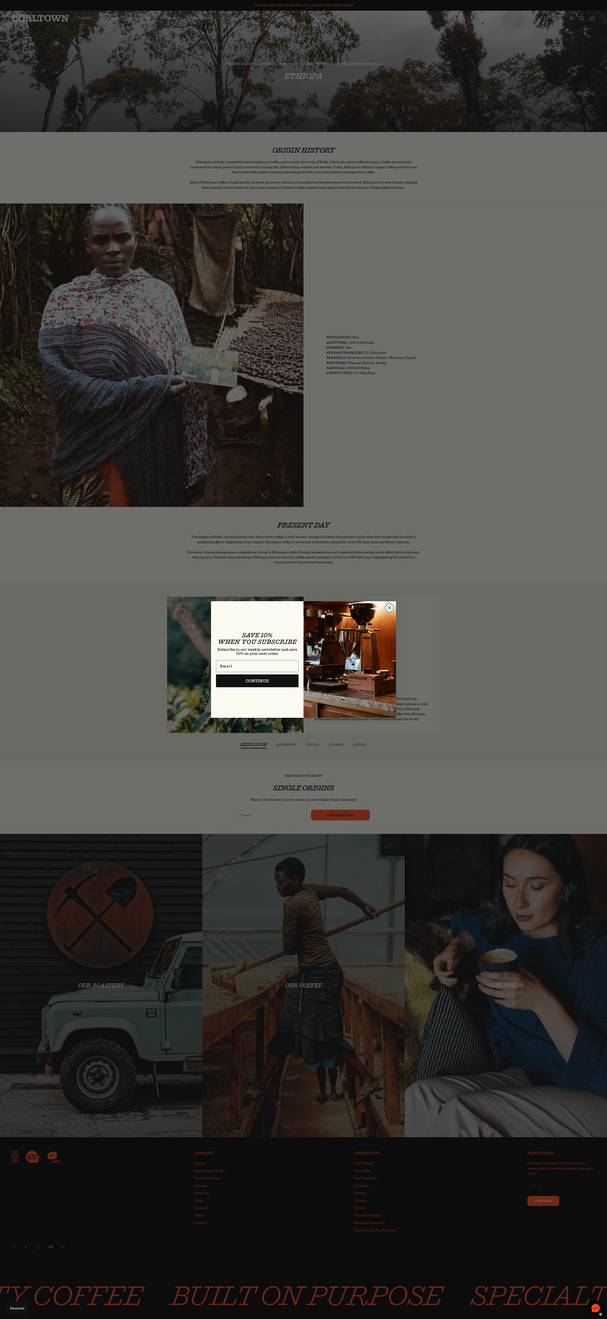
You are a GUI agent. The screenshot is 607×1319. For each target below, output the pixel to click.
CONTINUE (257, 681)
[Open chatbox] (595, 1308)
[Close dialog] (389, 608)
